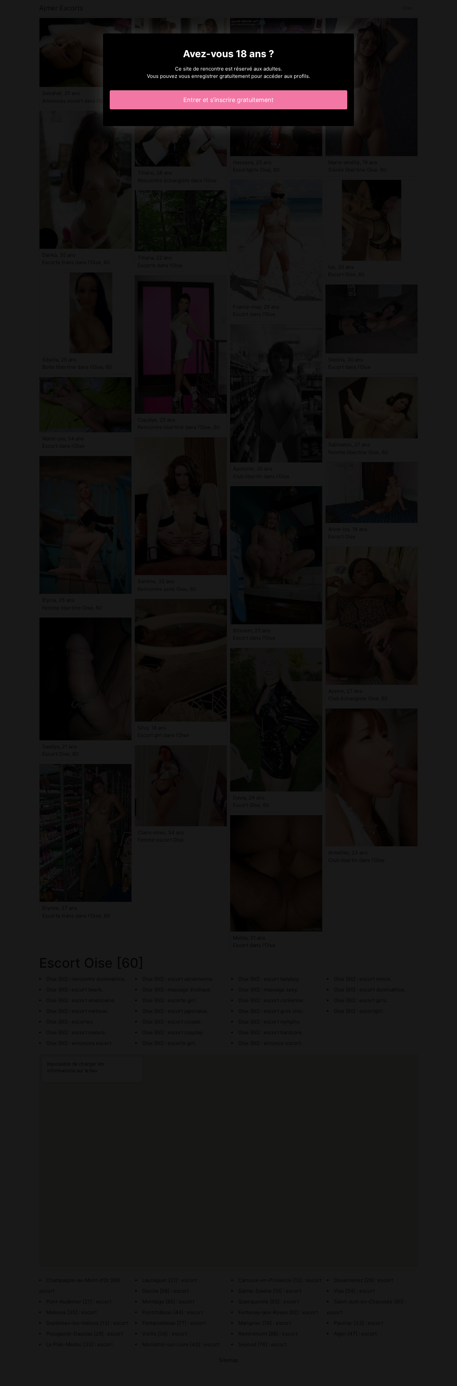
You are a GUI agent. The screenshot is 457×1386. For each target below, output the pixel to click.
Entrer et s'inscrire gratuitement (228, 99)
